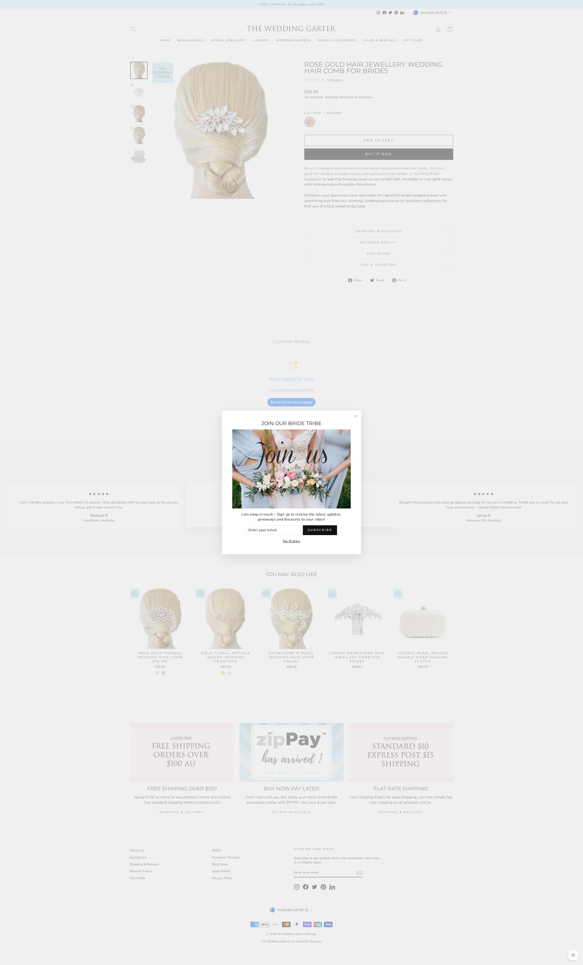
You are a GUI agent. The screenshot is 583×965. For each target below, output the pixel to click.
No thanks (291, 541)
